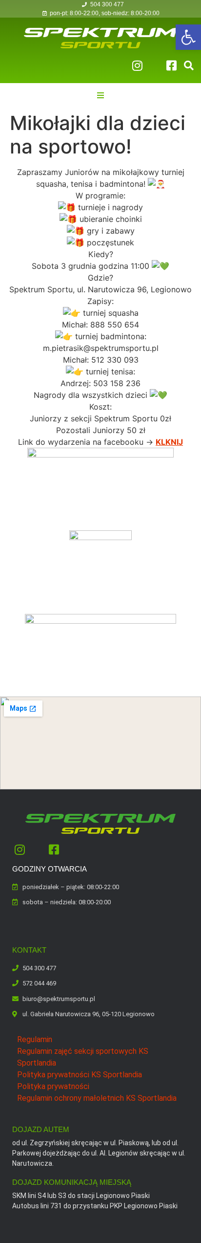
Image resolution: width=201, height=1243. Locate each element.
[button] (188, 37)
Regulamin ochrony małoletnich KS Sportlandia (97, 1098)
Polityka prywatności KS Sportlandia (79, 1074)
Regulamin (34, 1039)
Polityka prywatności (53, 1086)
